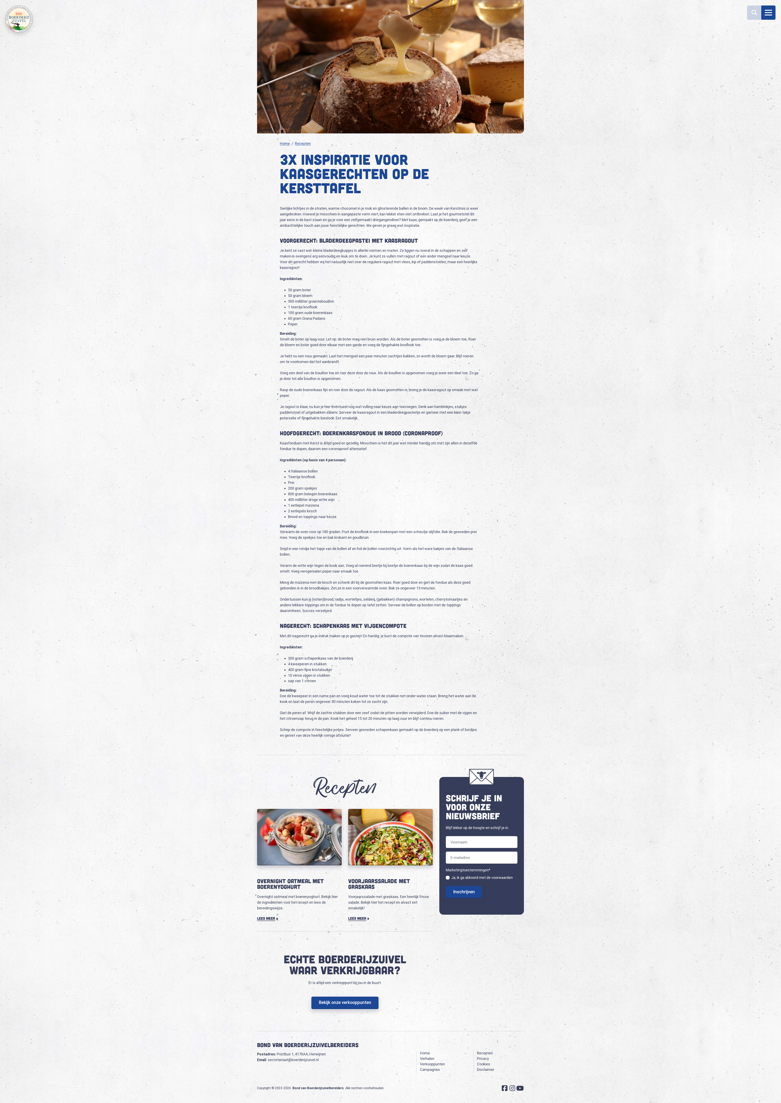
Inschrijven (464, 891)
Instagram (512, 1088)
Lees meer (268, 918)
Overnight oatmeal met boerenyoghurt (290, 883)
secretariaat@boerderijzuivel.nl (293, 1060)
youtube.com (520, 1088)
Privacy (483, 1058)
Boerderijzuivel (19, 19)
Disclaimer (485, 1069)
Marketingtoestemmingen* (468, 870)
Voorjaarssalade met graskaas (379, 883)
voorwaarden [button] (502, 877)
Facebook (504, 1088)
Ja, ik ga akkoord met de (482, 877)
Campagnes (430, 1069)
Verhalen (427, 1058)
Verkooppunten (432, 1064)
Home (285, 143)
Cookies (483, 1064)
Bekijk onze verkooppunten (345, 1002)
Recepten (303, 143)
